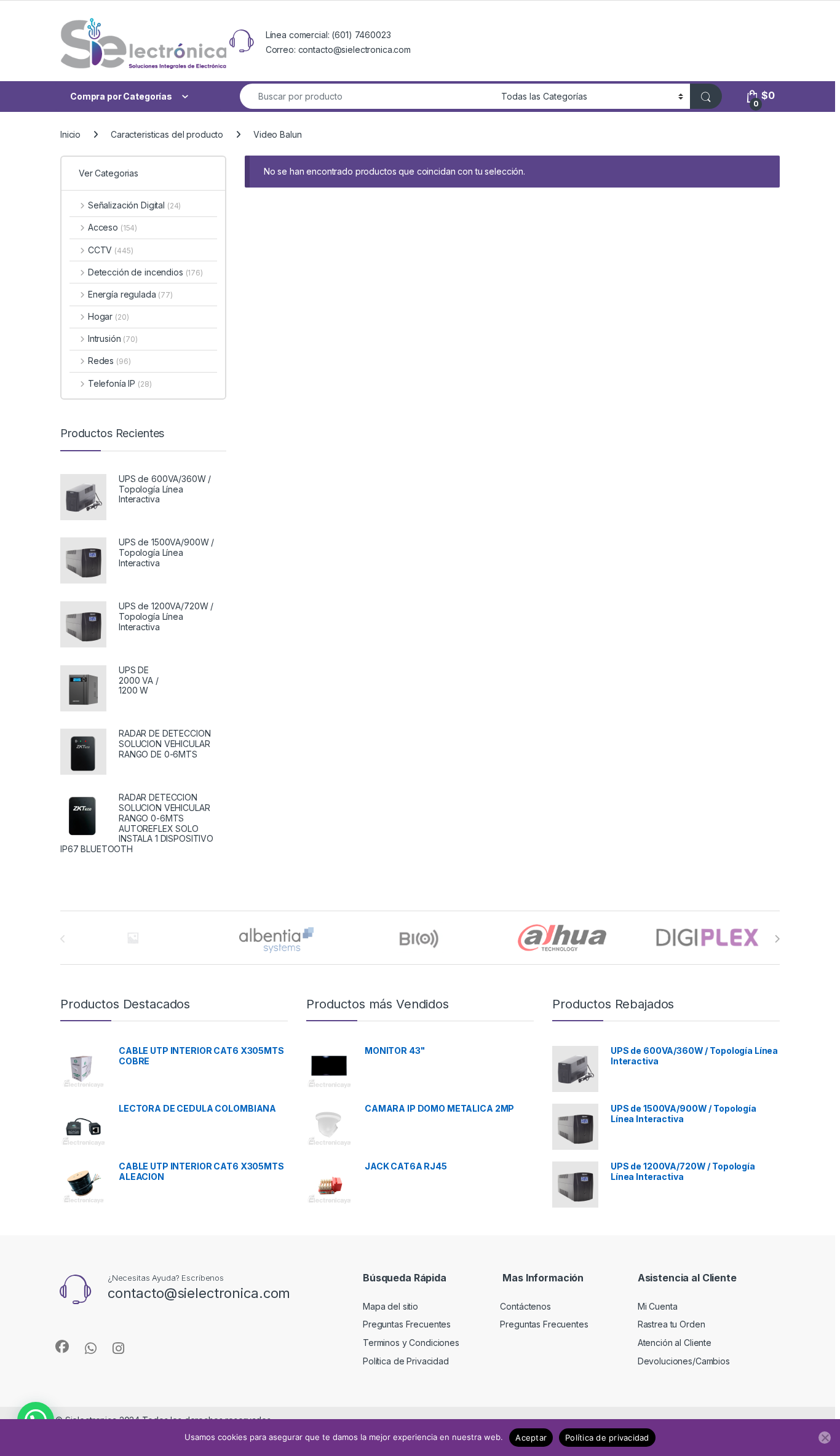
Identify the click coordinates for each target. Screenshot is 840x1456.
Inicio (70, 134)
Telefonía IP (119, 383)
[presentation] (777, 939)
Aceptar (531, 1437)
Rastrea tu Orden (671, 1324)
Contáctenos (525, 1306)
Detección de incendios (145, 272)
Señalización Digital (134, 205)
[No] (824, 1437)
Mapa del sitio (390, 1306)
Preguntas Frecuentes (407, 1324)
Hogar (108, 316)
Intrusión (113, 338)
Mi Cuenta (658, 1306)
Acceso (112, 227)
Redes (109, 360)
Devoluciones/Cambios (684, 1361)
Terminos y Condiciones (411, 1342)
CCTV (110, 250)
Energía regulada (130, 294)
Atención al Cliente (674, 1342)
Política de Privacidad (406, 1361)
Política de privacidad (607, 1437)
